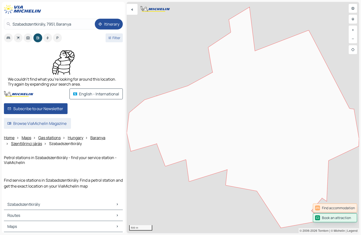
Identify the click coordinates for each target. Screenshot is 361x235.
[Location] (353, 49)
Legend (352, 230)
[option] (8, 37)
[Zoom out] (353, 38)
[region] (243, 117)
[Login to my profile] (353, 8)
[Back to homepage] (23, 9)
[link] (335, 208)
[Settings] (353, 19)
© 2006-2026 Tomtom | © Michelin (322, 230)
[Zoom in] (353, 30)
